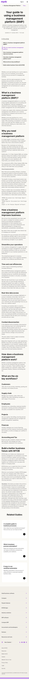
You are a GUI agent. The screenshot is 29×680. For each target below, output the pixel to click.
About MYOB (4, 648)
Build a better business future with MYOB (14, 65)
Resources (4, 650)
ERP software (5, 617)
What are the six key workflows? (11, 62)
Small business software (8, 593)
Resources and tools (7, 637)
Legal (3, 665)
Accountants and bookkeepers (10, 627)
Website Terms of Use (6, 659)
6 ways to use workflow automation (10, 567)
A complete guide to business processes (10, 525)
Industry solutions (6, 612)
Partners (4, 632)
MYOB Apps (5, 608)
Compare (4, 598)
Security (3, 668)
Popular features (6, 603)
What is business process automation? (10, 545)
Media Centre (5, 653)
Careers (3, 656)
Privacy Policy (5, 662)
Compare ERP (5, 622)
